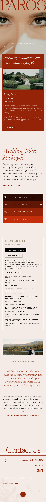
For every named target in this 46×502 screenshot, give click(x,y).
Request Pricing (16, 250)
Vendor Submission (27, 478)
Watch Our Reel (21, 43)
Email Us (39, 465)
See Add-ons (14, 256)
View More (9, 127)
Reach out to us (11, 185)
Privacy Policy (9, 478)
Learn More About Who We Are (23, 415)
